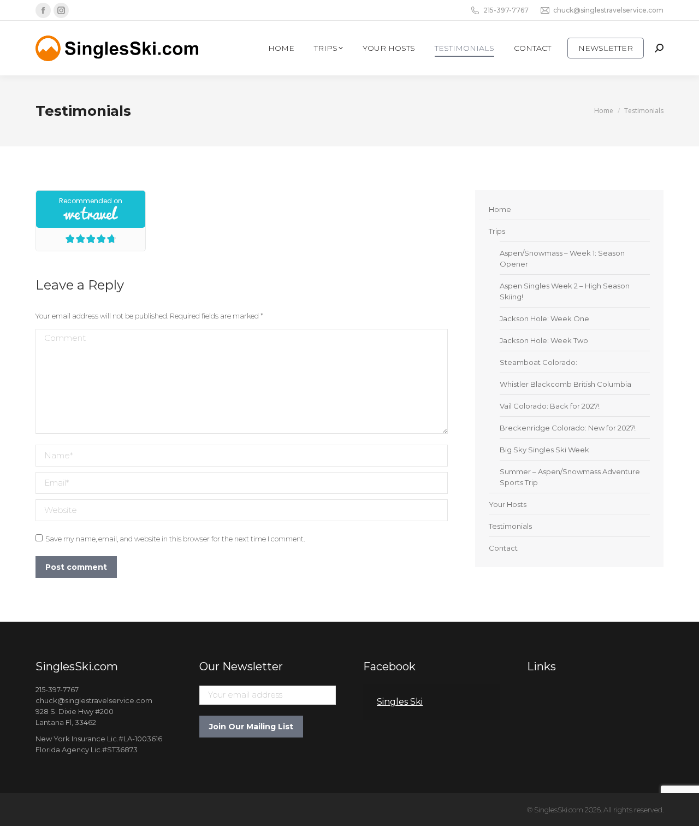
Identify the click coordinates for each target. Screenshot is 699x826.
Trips (497, 231)
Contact (503, 548)
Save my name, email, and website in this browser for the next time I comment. (175, 538)
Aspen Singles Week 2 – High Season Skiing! (565, 291)
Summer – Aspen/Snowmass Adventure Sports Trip (570, 477)
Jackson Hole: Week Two (544, 340)
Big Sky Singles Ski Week (544, 449)
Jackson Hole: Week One (544, 318)
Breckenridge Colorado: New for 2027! (568, 427)
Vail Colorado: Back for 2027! (550, 406)
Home (500, 209)
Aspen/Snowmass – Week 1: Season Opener (562, 258)
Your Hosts (507, 504)
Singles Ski (400, 702)
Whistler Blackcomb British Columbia (565, 384)
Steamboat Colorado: (538, 362)
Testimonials (510, 526)
